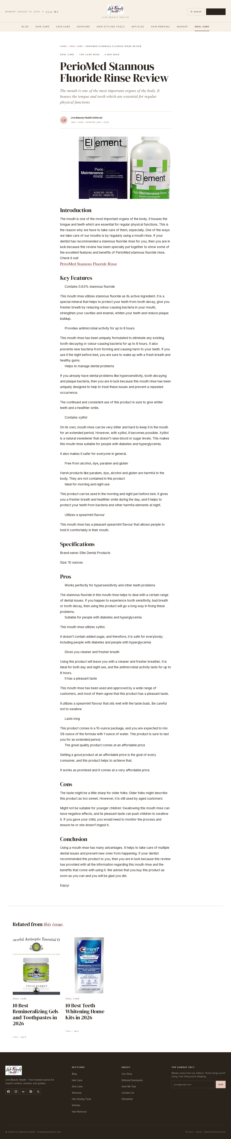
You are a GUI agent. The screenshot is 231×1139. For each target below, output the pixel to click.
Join (220, 1084)
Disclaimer (127, 1098)
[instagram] (16, 1092)
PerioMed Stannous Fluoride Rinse (88, 263)
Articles (138, 26)
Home (63, 46)
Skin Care (63, 26)
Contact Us (128, 1092)
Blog (25, 26)
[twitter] (38, 1092)
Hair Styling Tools (111, 26)
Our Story (127, 1073)
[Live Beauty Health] (34, 1070)
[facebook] (8, 1092)
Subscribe (216, 11)
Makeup (182, 26)
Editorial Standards (132, 1080)
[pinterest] (31, 1092)
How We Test (129, 1086)
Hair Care (42, 26)
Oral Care (202, 26)
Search (198, 11)
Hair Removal (160, 26)
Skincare (83, 26)
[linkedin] (23, 1092)
